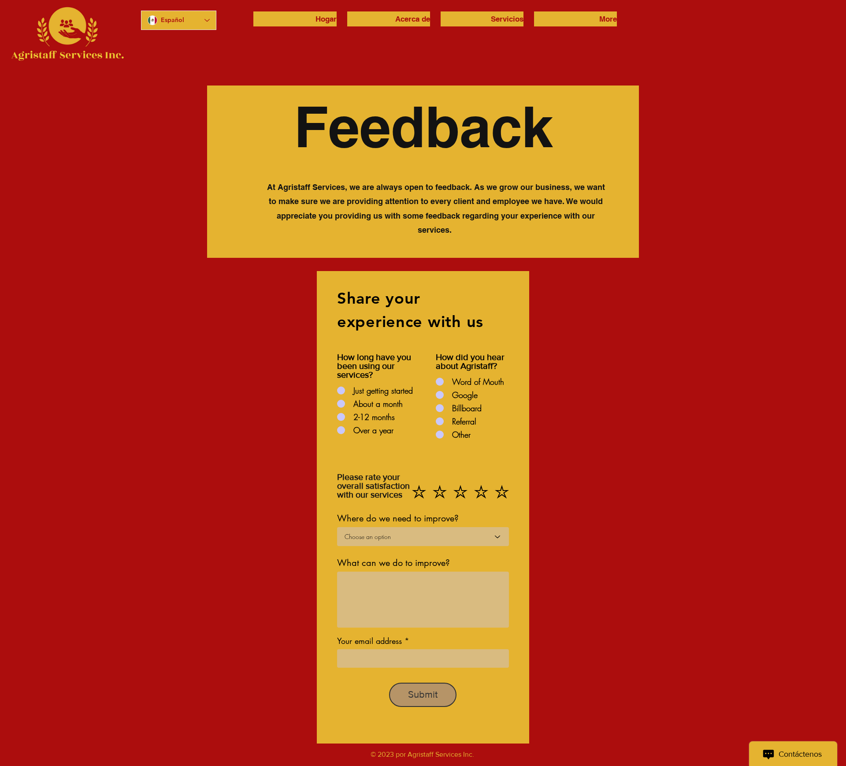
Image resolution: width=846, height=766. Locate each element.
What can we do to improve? (393, 562)
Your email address (369, 641)
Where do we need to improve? (398, 518)
